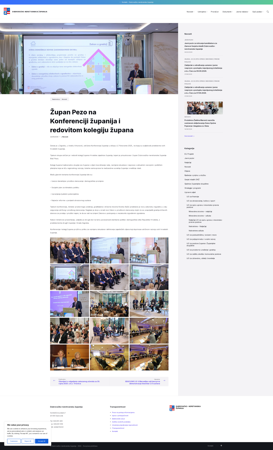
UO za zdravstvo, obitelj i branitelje (201, 258)
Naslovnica (56, 99)
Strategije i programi (192, 188)
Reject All (28, 441)
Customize (14, 441)
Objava (187, 59)
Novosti (64, 99)
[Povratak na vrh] (221, 445)
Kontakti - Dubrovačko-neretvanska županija (137, 2)
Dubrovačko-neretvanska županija (29, 12)
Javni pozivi (188, 40)
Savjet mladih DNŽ (191, 179)
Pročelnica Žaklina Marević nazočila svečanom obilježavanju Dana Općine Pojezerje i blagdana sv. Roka (200, 123)
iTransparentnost (118, 428)
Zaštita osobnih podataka (121, 422)
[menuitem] (190, 12)
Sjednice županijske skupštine (196, 184)
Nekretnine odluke (196, 231)
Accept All (41, 441)
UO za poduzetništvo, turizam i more (201, 235)
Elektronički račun (118, 419)
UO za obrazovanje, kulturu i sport (201, 201)
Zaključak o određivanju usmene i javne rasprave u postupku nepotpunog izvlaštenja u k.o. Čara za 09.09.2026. (203, 68)
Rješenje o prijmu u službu (195, 175)
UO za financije (193, 197)
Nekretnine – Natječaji (197, 226)
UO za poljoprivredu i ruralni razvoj (201, 239)
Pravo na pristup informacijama (123, 412)
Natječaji (187, 162)
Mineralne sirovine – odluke (200, 216)
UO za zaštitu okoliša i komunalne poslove (204, 254)
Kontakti (115, 431)
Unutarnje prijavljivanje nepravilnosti (125, 425)
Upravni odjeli (190, 192)
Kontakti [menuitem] (210, 446)
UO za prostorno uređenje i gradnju (201, 250)
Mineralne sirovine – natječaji (200, 211)
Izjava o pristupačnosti (120, 416)
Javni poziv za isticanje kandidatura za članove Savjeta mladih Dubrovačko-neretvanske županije (200, 46)
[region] (27, 433)
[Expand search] (268, 12)
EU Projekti (189, 154)
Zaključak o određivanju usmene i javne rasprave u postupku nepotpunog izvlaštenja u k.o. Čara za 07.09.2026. (203, 90)
